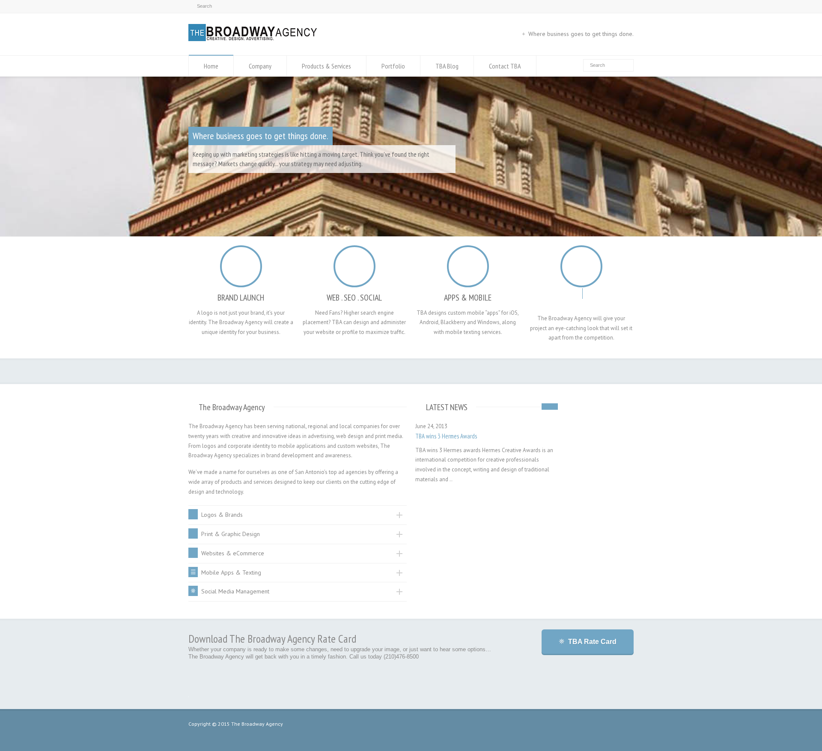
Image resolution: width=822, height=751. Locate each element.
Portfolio (393, 66)
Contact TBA (505, 66)
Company (260, 66)
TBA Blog (447, 66)
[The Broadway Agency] (252, 39)
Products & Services (326, 66)
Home (211, 66)
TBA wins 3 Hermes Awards (446, 436)
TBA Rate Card (592, 641)
